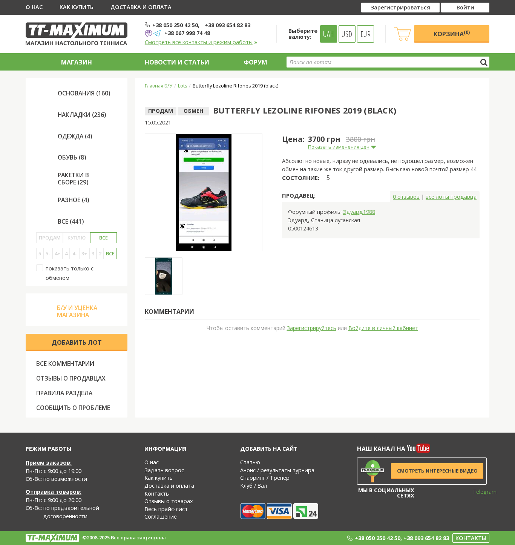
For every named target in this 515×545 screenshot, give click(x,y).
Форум (255, 62)
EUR (365, 34)
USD (347, 34)
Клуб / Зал (253, 485)
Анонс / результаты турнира (277, 470)
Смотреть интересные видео (437, 470)
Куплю (76, 237)
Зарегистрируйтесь (311, 328)
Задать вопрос (164, 470)
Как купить (76, 7)
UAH (328, 34)
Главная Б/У (158, 85)
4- (74, 253)
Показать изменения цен (338, 146)
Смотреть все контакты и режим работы (199, 42)
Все (103, 237)
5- (48, 253)
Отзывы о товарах (168, 501)
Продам (50, 237)
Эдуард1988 (359, 211)
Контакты (157, 493)
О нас (34, 7)
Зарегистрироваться (400, 7)
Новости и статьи (177, 62)
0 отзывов (406, 196)
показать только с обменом (69, 273)
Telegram (479, 491)
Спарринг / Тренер (265, 477)
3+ (84, 253)
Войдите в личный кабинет (383, 328)
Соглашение (160, 516)
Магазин (76, 62)
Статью (250, 462)
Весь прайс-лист (166, 509)
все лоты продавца (451, 196)
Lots (182, 85)
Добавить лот (77, 342)
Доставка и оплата (141, 7)
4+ (57, 253)
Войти (465, 7)
